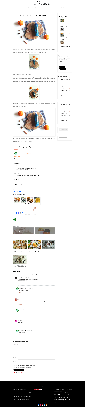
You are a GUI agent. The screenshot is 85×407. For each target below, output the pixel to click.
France (70, 392)
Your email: (61, 61)
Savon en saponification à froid (20, 266)
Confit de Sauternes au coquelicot (44, 231)
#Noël (34, 209)
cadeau (15, 181)
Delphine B (63, 104)
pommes (59, 397)
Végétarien (70, 400)
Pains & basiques (31, 7)
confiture (55, 392)
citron (18, 181)
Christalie (20, 320)
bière (68, 389)
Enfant (66, 392)
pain (23, 181)
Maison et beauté (17, 156)
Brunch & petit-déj (24, 7)
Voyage (66, 400)
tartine (58, 400)
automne (63, 389)
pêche (71, 397)
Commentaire (15, 345)
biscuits (66, 389)
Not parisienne (28, 153)
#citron (34, 208)
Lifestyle (62, 7)
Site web (14, 361)
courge (59, 392)
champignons (59, 391)
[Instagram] (40, 405)
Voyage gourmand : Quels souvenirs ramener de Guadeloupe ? (20, 251)
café (55, 391)
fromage (57, 394)
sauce (64, 399)
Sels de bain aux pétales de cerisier (48, 251)
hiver (65, 394)
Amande (57, 389)
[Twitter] (44, 405)
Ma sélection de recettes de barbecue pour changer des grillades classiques (65, 25)
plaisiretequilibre (22, 299)
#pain (34, 210)
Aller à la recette (16, 48)
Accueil (20, 7)
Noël (21, 181)
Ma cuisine (58, 7)
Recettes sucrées (44, 7)
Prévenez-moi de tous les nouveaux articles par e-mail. (23, 367)
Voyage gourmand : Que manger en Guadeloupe (34, 251)
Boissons (50, 7)
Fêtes (54, 7)
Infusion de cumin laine (20, 231)
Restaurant (55, 399)
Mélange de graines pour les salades (65, 38)
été (55, 402)
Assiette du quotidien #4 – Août (65, 94)
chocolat (65, 391)
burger (70, 389)
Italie (68, 394)
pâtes (67, 397)
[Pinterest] (42, 405)
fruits (62, 394)
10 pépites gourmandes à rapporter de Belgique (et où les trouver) (65, 46)
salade (60, 399)
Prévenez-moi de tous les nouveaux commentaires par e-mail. (24, 365)
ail (54, 389)
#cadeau (34, 207)
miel (71, 394)
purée (64, 397)
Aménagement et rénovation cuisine (19, 389)
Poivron (55, 397)
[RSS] (46, 405)
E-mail (14, 357)
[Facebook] (38, 405)
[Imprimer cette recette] (16, 149)
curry (62, 392)
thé (60, 400)
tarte (70, 399)
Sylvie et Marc (63, 111)
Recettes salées (37, 7)
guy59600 (20, 277)
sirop (68, 399)
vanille (63, 400)
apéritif (60, 389)
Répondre (20, 282)
